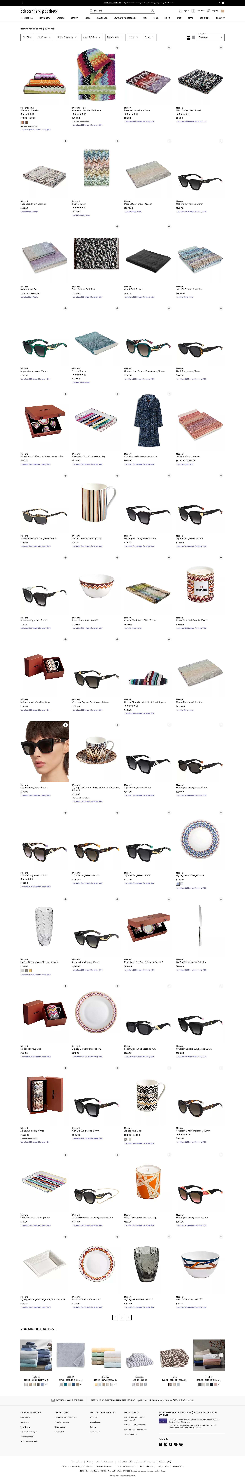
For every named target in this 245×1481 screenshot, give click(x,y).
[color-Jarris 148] (130, 1139)
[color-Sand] (174, 1384)
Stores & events (130, 1434)
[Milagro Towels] (36, 1355)
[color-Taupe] (141, 1384)
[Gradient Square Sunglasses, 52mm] (200, 1013)
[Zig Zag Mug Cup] (148, 1095)
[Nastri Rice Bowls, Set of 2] (200, 1263)
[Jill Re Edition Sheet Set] (200, 420)
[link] (44, 118)
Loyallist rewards (62, 1422)
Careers (93, 1427)
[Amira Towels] (105, 1355)
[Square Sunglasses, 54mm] (44, 584)
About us (93, 1417)
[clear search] (152, 11)
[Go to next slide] (219, 3)
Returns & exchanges (28, 1432)
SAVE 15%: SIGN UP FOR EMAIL (70, 1400)
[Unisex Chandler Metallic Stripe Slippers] (148, 666)
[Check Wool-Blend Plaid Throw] (148, 584)
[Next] (65, 74)
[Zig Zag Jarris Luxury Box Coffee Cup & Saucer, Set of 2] (96, 751)
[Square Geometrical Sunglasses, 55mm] (96, 1181)
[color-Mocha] (104, 1384)
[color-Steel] (38, 1384)
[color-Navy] (211, 1384)
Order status (60, 1427)
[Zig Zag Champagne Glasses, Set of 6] (44, 926)
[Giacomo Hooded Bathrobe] (96, 74)
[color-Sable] (170, 1384)
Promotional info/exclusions (180, 1428)
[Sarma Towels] (70, 1355)
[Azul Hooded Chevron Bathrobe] (148, 420)
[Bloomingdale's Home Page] (39, 11)
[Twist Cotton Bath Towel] (200, 74)
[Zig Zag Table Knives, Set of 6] (200, 926)
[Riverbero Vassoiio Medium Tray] (96, 420)
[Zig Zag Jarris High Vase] (44, 1095)
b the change (95, 1422)
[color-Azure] (42, 1384)
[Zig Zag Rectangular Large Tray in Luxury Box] (44, 1263)
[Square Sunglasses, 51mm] (148, 839)
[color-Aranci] (22, 122)
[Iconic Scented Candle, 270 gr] (200, 584)
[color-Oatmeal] (77, 1384)
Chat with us (25, 1417)
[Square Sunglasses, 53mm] (44, 335)
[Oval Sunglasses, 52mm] (200, 335)
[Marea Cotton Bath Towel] (148, 74)
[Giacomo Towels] (44, 74)
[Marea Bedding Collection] (200, 666)
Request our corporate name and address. (148, 1471)
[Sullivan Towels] (139, 1355)
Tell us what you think (29, 1441)
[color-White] (26, 1384)
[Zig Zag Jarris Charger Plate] (200, 839)
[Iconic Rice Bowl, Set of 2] (96, 584)
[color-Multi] (178, 884)
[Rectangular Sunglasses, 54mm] (148, 502)
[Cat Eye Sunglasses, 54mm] (200, 168)
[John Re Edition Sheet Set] (200, 253)
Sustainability (95, 1432)
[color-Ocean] (73, 1384)
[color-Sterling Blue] (145, 1384)
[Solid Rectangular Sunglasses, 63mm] (44, 502)
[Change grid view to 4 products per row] (188, 38)
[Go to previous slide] (22, 3)
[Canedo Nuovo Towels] (209, 1355)
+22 (46, 1384)
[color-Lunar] (207, 1384)
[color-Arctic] (100, 1384)
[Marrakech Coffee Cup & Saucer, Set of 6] (44, 420)
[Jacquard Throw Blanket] (44, 168)
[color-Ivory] (34, 1384)
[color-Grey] (26, 970)
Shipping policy (26, 1437)
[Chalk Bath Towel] (148, 253)
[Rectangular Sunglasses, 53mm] (200, 1181)
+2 (115, 1384)
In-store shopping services (135, 1425)
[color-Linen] (30, 1384)
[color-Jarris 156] (181, 884)
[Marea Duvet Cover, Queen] (148, 168)
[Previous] (24, 74)
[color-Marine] (65, 1384)
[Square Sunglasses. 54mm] (148, 751)
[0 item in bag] (223, 11)
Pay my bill (59, 1432)
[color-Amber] (30, 970)
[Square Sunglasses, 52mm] (200, 502)
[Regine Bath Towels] (174, 1355)
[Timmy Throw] (96, 335)
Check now (197, 1428)
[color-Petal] (215, 1384)
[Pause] (223, 3)
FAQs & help (25, 1427)
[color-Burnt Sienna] (137, 1384)
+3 (219, 1384)
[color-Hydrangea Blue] (178, 1384)
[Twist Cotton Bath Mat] (96, 253)
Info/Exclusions (186, 1400)
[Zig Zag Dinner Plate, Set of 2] (96, 1013)
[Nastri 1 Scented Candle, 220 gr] (148, 1181)
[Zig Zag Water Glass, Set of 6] (148, 1263)
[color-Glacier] (61, 1384)
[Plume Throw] (96, 168)
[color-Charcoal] (199, 1384)
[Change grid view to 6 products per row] (193, 37)
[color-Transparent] (22, 970)
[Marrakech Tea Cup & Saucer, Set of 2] (148, 926)
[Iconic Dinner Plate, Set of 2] (96, 1263)
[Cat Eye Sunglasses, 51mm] (44, 751)
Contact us (24, 1422)
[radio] (22, 122)
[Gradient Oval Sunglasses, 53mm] (200, 1095)
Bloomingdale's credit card (66, 1417)
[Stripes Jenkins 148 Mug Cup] (96, 502)
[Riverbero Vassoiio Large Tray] (44, 1181)
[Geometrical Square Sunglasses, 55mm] (148, 335)
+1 (80, 1384)
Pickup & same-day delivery (135, 1430)
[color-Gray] (133, 1384)
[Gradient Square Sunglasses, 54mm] (96, 666)
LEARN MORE (172, 3)
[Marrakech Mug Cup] (44, 1013)
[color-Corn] (96, 1384)
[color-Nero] (26, 122)
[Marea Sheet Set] (44, 253)
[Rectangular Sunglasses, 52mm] (200, 751)
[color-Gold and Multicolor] (126, 1139)
